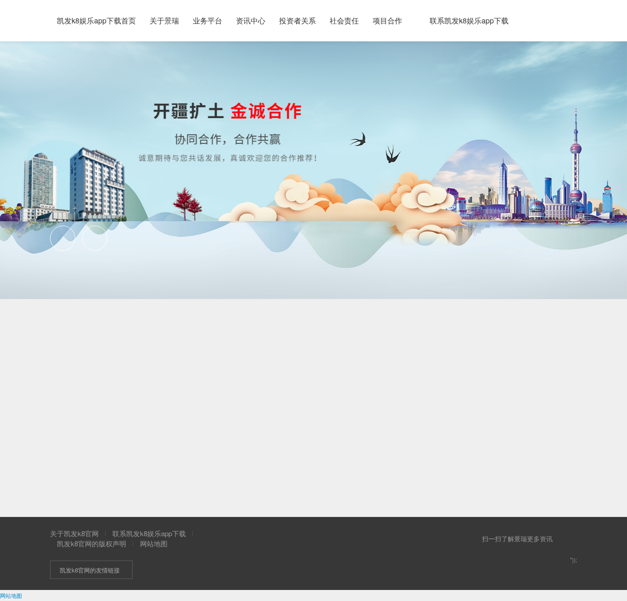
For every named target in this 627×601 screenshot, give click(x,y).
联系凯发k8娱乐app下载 (149, 533)
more (411, 311)
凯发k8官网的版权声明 (91, 543)
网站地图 (154, 543)
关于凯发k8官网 (74, 533)
